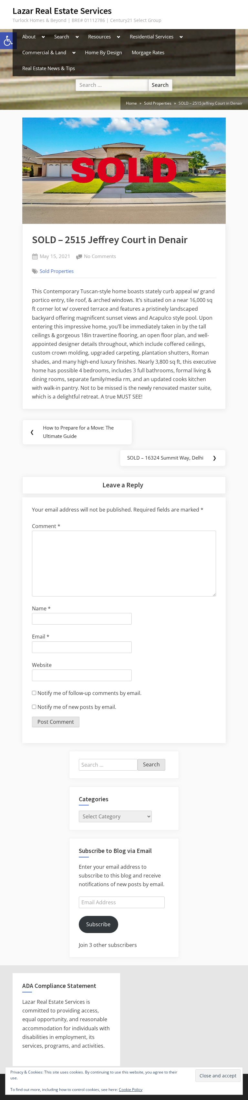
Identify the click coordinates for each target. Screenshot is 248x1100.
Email (40, 636)
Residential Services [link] (151, 36)
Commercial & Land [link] (44, 52)
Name (41, 608)
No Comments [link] (100, 257)
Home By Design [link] (103, 52)
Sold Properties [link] (57, 271)
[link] (131, 103)
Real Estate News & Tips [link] (48, 68)
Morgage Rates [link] (148, 52)
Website (42, 665)
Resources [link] (99, 36)
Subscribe (98, 924)
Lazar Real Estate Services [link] (62, 10)
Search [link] (61, 36)
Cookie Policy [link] (130, 1089)
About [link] (29, 36)
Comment (46, 526)
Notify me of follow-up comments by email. (89, 693)
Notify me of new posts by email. (76, 707)
